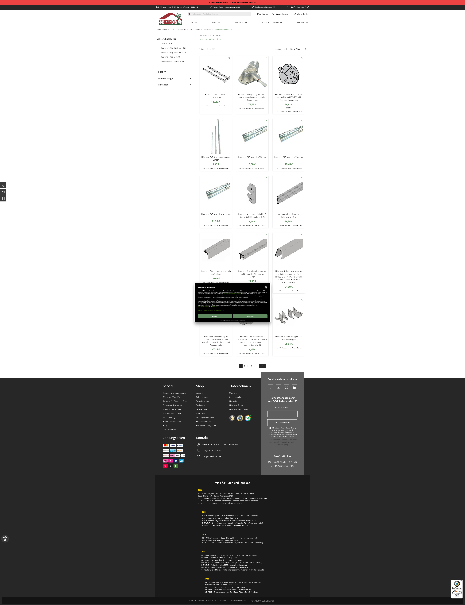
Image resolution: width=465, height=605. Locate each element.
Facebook (270, 387)
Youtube (278, 387)
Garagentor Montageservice (174, 393)
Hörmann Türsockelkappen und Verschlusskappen (288, 338)
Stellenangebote (236, 397)
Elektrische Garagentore (206, 425)
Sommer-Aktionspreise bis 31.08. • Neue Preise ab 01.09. (232, 2)
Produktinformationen (172, 409)
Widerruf (209, 600)
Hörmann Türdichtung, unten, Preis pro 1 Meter (216, 272)
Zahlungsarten (202, 397)
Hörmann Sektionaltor (238, 409)
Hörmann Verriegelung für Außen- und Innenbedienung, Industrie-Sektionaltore (252, 97)
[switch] (457, 595)
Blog (165, 425)
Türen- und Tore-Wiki (171, 397)
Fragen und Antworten (172, 405)
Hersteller (233, 401)
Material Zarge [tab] (165, 79)
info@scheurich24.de (212, 456)
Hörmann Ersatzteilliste (211, 39)
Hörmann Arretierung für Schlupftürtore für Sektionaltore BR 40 (252, 215)
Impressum (199, 600)
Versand (199, 393)
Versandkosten (224, 106)
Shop (200, 386)
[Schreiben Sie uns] (3, 192)
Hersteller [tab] (163, 85)
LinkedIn (294, 387)
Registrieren (201, 405)
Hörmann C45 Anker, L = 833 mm (252, 157)
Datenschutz (220, 600)
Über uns (233, 393)
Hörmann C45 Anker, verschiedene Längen (215, 158)
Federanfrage (201, 409)
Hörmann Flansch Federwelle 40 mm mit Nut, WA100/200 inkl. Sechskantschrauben (288, 97)
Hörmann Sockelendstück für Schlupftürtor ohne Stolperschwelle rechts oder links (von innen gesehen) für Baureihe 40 (252, 340)
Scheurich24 (162, 30)
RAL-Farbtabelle (169, 430)
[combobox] (219, 14)
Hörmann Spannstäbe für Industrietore (216, 96)
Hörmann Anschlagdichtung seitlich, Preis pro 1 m (289, 215)
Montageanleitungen (205, 417)
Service (168, 386)
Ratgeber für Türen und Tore (174, 401)
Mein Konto (262, 13)
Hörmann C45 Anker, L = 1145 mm (288, 157)
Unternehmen (240, 386)
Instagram (286, 387)
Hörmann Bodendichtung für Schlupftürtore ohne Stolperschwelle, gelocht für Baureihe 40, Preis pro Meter (216, 340)
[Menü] (461, 581)
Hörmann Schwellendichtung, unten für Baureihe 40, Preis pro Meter (252, 274)
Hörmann (207, 30)
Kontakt (202, 437)
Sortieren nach (281, 49)
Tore (172, 30)
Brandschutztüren (203, 421)
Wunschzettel (282, 13)
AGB (191, 600)
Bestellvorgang (202, 401)
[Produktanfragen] (3, 199)
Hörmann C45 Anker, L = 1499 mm (215, 214)
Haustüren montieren (172, 421)
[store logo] (170, 19)
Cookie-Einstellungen (237, 600)
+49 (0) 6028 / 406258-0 (188, 7)
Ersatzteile (182, 30)
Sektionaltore (195, 30)
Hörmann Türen (236, 405)
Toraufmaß (200, 413)
